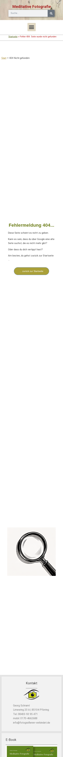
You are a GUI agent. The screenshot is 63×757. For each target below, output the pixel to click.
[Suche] (51, 13)
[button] (31, 27)
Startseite (12, 36)
